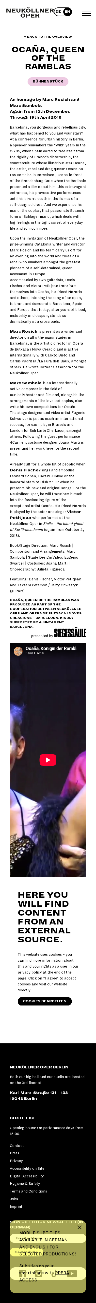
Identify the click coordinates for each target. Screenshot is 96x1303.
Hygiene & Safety (25, 1184)
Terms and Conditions (28, 1191)
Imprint (16, 1207)
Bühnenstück (48, 81)
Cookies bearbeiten (44, 1001)
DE (58, 11)
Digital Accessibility (27, 1176)
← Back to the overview (48, 36)
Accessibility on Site (27, 1168)
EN (67, 11)
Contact (17, 1146)
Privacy (16, 1161)
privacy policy (30, 972)
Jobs (14, 1199)
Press (14, 1153)
